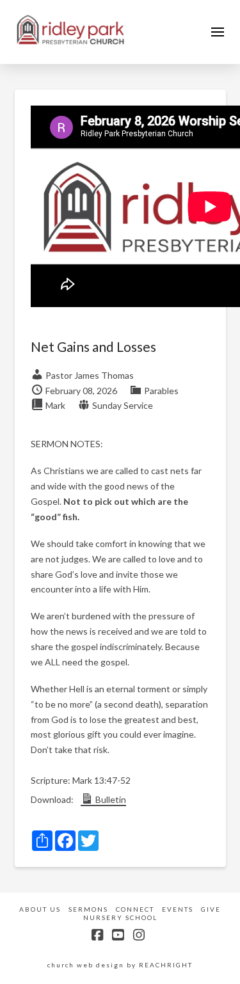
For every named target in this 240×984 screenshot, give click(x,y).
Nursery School (120, 917)
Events (177, 909)
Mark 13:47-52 (101, 780)
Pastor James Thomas (89, 375)
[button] (217, 32)
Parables (161, 390)
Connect (135, 909)
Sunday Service (122, 405)
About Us (40, 909)
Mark (55, 405)
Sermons (88, 909)
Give (211, 909)
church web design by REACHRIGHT (120, 965)
